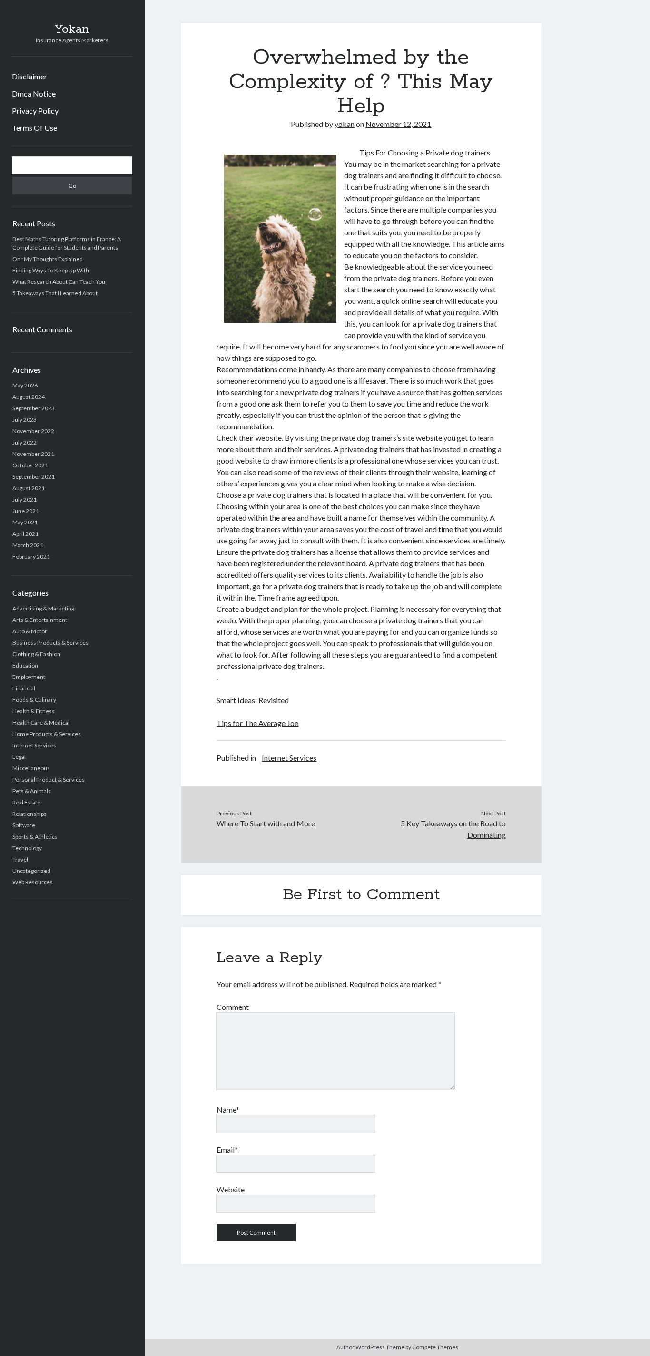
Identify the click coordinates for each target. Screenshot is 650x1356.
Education (25, 665)
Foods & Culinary (34, 699)
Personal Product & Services (48, 779)
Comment (233, 1006)
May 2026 (25, 385)
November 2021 (33, 453)
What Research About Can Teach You (58, 281)
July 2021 (24, 499)
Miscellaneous (31, 768)
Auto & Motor (29, 631)
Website (231, 1189)
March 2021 (27, 545)
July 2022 (24, 442)
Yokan (72, 29)
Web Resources (32, 882)
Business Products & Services (50, 642)
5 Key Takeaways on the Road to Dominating (453, 829)
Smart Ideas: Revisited (253, 700)
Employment (28, 676)
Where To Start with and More (266, 823)
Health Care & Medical (40, 722)
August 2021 (28, 488)
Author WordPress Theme (370, 1347)
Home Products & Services (46, 733)
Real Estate (26, 802)
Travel (20, 859)
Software (23, 825)
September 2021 (33, 476)
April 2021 (25, 533)
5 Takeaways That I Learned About (55, 293)
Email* (227, 1149)
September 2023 (33, 408)
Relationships (29, 813)
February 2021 (31, 556)
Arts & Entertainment (39, 619)
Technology (27, 848)
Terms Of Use (34, 127)
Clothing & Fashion (36, 654)
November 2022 (33, 431)
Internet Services (34, 745)
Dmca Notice (34, 93)
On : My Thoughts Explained (47, 258)
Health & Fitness (33, 711)
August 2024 (28, 396)
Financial (23, 688)
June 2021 (25, 510)
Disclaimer (29, 76)
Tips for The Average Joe (257, 722)
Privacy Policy (35, 110)
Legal (19, 756)
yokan (345, 123)
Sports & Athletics (35, 836)
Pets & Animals (31, 790)
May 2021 (25, 522)
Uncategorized (31, 870)
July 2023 (24, 419)
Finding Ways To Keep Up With (50, 270)
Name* (228, 1109)
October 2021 (30, 465)
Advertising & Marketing (43, 608)
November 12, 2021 (398, 123)
